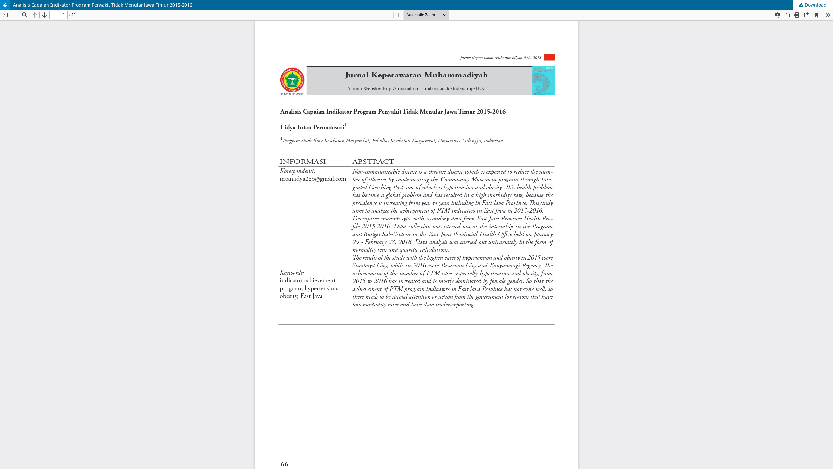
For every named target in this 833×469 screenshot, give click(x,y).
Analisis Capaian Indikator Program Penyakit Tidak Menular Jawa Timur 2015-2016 (102, 5)
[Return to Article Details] (5, 5)
